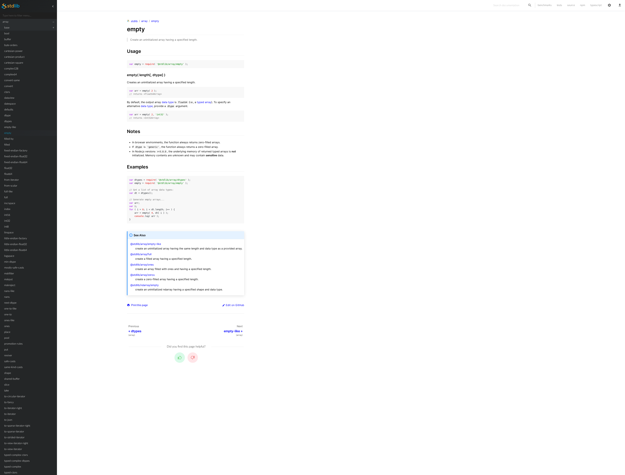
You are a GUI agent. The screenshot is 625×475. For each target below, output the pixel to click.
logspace (9, 256)
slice (6, 384)
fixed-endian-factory (15, 150)
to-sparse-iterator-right (17, 425)
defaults (8, 109)
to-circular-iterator (14, 396)
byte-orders (10, 45)
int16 (7, 215)
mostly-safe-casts (14, 267)
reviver (8, 355)
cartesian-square (13, 62)
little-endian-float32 (15, 244)
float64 (8, 174)
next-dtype (10, 302)
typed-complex (12, 466)
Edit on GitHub (235, 305)
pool (6, 338)
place (7, 332)
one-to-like (10, 308)
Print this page (139, 305)
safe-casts (9, 361)
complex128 (11, 68)
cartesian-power (13, 51)
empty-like (10, 127)
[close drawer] (53, 6)
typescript (596, 5)
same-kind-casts (13, 367)
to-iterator (10, 414)
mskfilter (9, 273)
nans (7, 297)
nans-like (9, 291)
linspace (9, 232)
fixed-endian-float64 (15, 162)
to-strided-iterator (14, 437)
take (6, 390)
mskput (8, 279)
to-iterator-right (13, 408)
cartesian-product (14, 57)
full (6, 197)
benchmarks (545, 5)
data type (168, 102)
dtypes (8, 121)
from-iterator (11, 180)
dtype (7, 115)
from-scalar (10, 185)
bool (6, 33)
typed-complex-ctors (16, 455)
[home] (11, 6)
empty (7, 133)
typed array (204, 102)
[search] (530, 5)
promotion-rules (13, 343)
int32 (7, 221)
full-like (8, 191)
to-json (8, 420)
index (7, 209)
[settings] (609, 5)
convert (8, 86)
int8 (6, 226)
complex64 (10, 74)
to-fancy (9, 402)
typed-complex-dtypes (17, 461)
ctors (7, 92)
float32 (8, 168)
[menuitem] (28, 22)
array (5, 21)
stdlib (134, 21)
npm (582, 5)
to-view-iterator (13, 449)
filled (7, 144)
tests (559, 5)
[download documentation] (620, 5)
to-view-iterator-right (16, 443)
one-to (8, 314)
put (6, 349)
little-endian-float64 (15, 250)
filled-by (9, 139)
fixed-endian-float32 (15, 156)
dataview (9, 98)
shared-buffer (12, 379)
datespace (10, 103)
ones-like (9, 320)
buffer (7, 39)
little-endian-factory (15, 238)
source (571, 5)
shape (7, 373)
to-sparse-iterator (14, 431)
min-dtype (10, 262)
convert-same (12, 80)
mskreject (9, 285)
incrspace (9, 203)
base (6, 27)
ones (7, 326)
